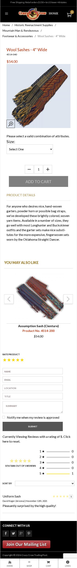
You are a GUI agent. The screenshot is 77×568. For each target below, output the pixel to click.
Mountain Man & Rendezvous (21, 30)
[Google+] (21, 533)
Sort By (7, 483)
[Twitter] (13, 533)
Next (68, 299)
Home (6, 25)
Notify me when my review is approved (33, 417)
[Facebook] (6, 533)
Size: (11, 141)
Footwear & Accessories (18, 36)
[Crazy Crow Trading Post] (38, 13)
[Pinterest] (29, 533)
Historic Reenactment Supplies (34, 25)
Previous (9, 299)
